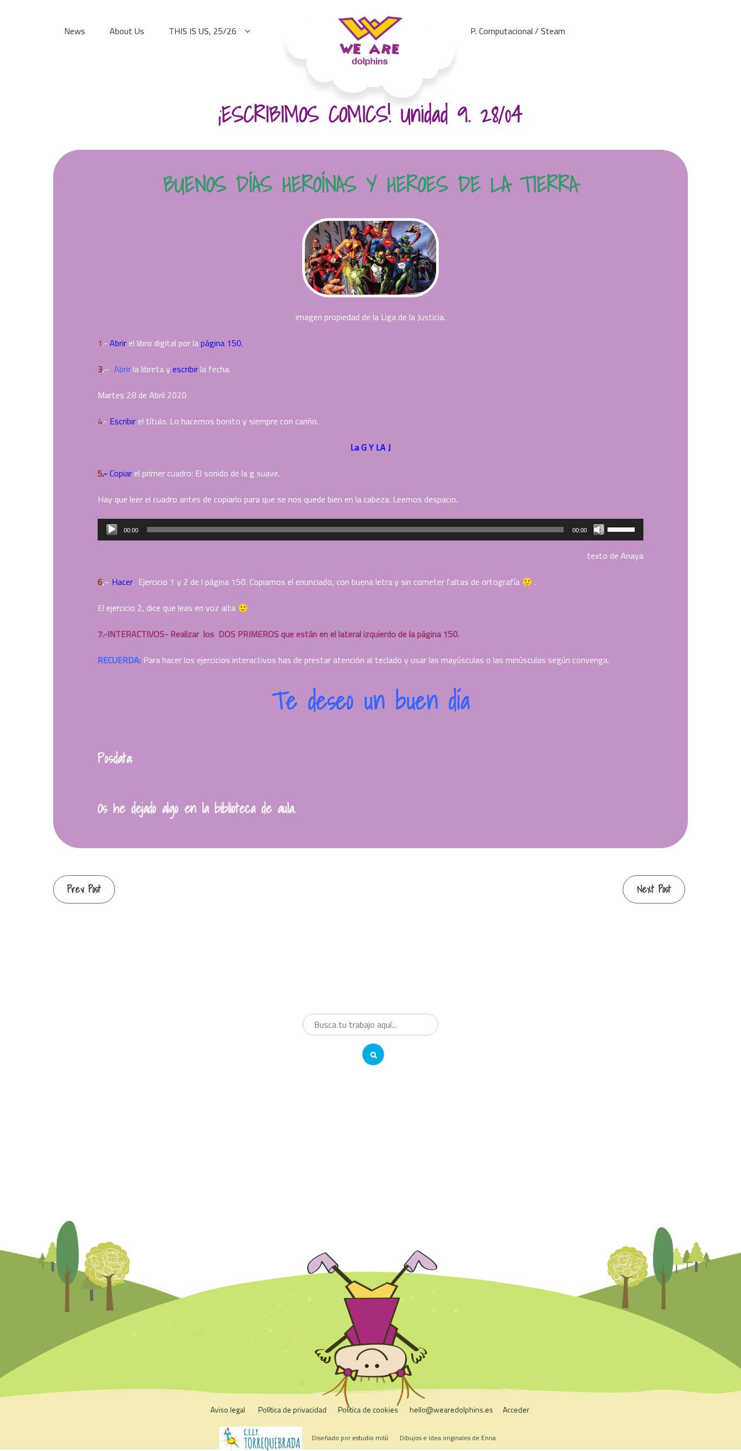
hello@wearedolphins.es (451, 1409)
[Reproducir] (111, 529)
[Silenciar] (598, 529)
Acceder (516, 1409)
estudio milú (370, 1438)
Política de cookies (368, 1409)
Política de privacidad (292, 1409)
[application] (370, 529)
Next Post (654, 889)
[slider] (623, 528)
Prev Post (84, 889)
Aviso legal (227, 1409)
